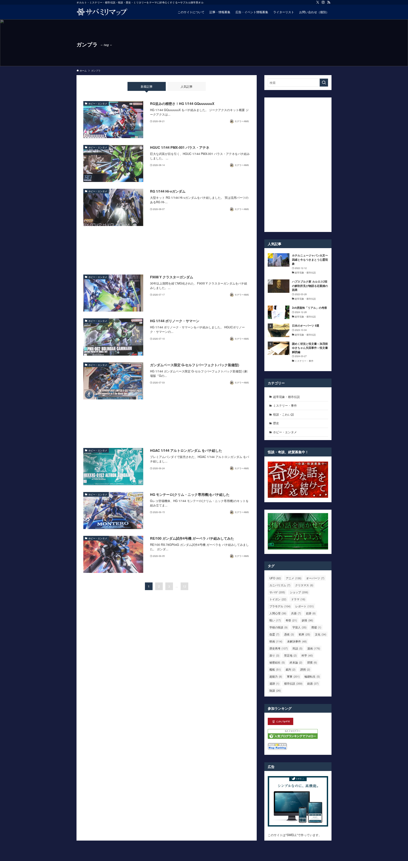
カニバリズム (279, 585)
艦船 (275, 669)
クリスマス (304, 585)
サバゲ (277, 592)
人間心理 (277, 613)
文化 (320, 634)
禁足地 (290, 655)
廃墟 (316, 627)
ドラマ (298, 599)
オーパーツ (315, 578)
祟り (274, 655)
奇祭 (291, 620)
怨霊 (274, 634)
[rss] (329, 2)
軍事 (293, 676)
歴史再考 (278, 648)
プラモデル (279, 606)
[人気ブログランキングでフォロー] (293, 737)
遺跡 (274, 683)
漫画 (313, 648)
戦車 (304, 634)
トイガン (277, 599)
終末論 (296, 662)
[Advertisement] (166, 250)
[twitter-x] (317, 2)
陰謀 (275, 690)
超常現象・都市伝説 (286, 397)
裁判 (290, 669)
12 (184, 586)
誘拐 (305, 669)
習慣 (312, 662)
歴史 (276, 423)
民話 (297, 648)
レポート (304, 606)
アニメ (293, 578)
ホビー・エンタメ (285, 432)
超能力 (275, 676)
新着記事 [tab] (147, 86)
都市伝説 (293, 683)
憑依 (289, 634)
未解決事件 (297, 641)
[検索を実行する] (324, 83)
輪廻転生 (312, 676)
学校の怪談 (278, 627)
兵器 (296, 613)
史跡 (311, 613)
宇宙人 (299, 627)
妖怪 (307, 620)
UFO (275, 578)
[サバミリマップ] (102, 12)
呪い (275, 620)
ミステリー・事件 (285, 405)
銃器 (313, 683)
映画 (275, 641)
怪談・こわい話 (283, 414)
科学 (307, 655)
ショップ (299, 592)
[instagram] (323, 2)
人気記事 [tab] (187, 86)
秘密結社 (277, 662)
